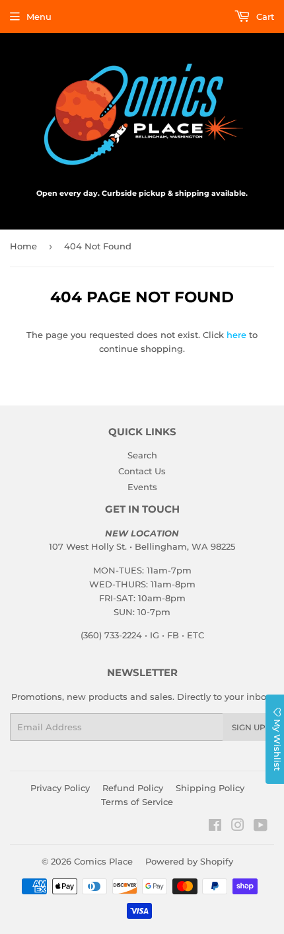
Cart (264, 16)
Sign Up (249, 727)
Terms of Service (137, 801)
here (236, 334)
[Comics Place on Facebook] (215, 827)
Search (142, 455)
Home (23, 246)
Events (142, 487)
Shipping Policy (210, 788)
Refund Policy (132, 788)
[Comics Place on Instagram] (237, 827)
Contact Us (142, 471)
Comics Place (103, 861)
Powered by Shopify (189, 861)
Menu (39, 16)
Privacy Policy (60, 788)
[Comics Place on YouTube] (260, 827)
